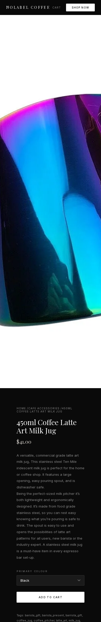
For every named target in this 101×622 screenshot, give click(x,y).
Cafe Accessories (44, 408)
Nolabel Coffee (28, 7)
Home (21, 408)
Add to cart (50, 597)
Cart (56, 7)
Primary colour (32, 571)
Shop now (80, 7)
